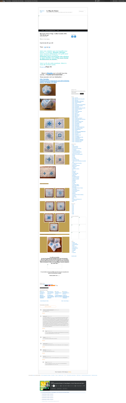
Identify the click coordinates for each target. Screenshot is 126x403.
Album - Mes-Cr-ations (75, 115)
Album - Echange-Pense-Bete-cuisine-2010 (78, 107)
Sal (72, 169)
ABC (73, 201)
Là (45, 47)
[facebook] (95, 1)
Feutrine (73, 183)
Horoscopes (74, 182)
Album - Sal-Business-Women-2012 (77, 121)
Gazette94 (73, 250)
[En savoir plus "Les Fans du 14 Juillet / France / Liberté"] (75, 231)
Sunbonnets (74, 171)
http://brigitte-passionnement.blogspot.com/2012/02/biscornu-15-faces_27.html (54, 80)
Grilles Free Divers (75, 146)
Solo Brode (74, 249)
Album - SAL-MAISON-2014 (76, 129)
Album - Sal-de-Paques (75, 124)
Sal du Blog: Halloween (75, 190)
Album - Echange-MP (75, 106)
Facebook (72, 37)
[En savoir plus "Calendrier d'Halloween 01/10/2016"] (75, 223)
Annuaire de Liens (75, 147)
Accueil (43, 30)
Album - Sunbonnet (75, 133)
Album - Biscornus (75, 100)
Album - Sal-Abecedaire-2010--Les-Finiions (78, 119)
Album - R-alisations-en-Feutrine (77, 118)
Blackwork (74, 193)
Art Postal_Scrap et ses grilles (77, 163)
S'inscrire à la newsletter (44, 287)
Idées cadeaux (74, 196)
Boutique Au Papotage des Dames (50, 30)
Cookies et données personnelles (86, 375)
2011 (73, 211)
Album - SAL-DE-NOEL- (75, 123)
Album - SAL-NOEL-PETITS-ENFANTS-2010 (78, 131)
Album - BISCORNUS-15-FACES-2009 (78, 101)
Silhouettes (74, 180)
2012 (73, 210)
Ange (33, 375)
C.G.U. (65, 375)
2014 (73, 208)
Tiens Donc (74, 252)
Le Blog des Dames (52, 11)
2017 (73, 204)
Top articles (52, 375)
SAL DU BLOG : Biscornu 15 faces (77, 187)
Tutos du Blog (74, 189)
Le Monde (73, 167)
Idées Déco (74, 195)
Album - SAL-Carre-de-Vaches (76, 122)
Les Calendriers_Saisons (76, 150)
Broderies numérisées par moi (77, 199)
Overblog (69, 371)
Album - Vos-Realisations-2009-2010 (77, 139)
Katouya (73, 242)
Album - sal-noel (74, 130)
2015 (73, 207)
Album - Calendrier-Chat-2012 (76, 102)
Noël (73, 198)
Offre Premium (79, 375)
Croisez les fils (74, 243)
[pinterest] (98, 1)
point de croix (74, 200)
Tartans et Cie (74, 246)
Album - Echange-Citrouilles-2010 (77, 105)
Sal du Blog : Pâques (75, 184)
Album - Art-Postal (75, 97)
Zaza (73, 251)
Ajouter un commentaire (48, 306)
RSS (75, 37)
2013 (73, 209)
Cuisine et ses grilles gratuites (77, 151)
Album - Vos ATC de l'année (76, 134)
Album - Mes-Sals (75, 116)
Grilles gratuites (74, 191)
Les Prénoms (74, 164)
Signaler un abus (61, 375)
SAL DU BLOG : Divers (75, 176)
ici (49, 47)
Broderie (73, 155)
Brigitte (50, 73)
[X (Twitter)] (97, 1)
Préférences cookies (94, 375)
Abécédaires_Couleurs (75, 168)
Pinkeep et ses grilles (75, 178)
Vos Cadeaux (74, 158)
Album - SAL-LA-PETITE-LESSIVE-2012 (78, 127)
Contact (58, 30)
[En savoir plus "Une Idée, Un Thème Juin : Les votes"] (82, 238)
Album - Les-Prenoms (75, 112)
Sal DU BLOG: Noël (75, 173)
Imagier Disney (74, 174)
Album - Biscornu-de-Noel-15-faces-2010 (78, 98)
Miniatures (74, 175)
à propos (65, 388)
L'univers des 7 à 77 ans (76, 153)
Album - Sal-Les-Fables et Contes (77, 128)
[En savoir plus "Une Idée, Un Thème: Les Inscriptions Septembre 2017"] (82, 223)
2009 (73, 213)
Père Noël (73, 157)
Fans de (73, 156)
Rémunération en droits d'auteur (71, 375)
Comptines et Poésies (75, 177)
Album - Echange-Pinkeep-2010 (77, 109)
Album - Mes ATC (75, 113)
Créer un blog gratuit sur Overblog (45, 375)
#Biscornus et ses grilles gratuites (48, 284)
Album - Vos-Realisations (76, 138)
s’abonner (54, 388)
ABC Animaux (74, 166)
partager (60, 388)
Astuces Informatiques (75, 185)
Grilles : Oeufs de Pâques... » (65, 300)
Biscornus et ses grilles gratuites (77, 154)
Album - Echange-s (75, 110)
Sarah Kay (73, 192)
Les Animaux (74, 149)
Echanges (73, 172)
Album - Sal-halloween (75, 125)
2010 (73, 212)
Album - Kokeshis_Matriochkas (77, 111)
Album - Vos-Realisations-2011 (77, 141)
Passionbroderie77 (75, 244)
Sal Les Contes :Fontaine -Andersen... (78, 194)
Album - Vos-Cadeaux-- (75, 136)
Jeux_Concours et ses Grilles (76, 148)
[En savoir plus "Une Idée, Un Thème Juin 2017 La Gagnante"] (75, 238)
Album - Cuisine (74, 103)
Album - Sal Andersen (75, 120)
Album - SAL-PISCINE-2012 (76, 132)
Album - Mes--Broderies (76, 114)
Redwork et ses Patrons (76, 165)
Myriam (73, 245)
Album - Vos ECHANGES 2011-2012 (77, 137)
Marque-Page (74, 186)
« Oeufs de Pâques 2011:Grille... (44, 300)
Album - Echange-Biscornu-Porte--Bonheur (78, 104)
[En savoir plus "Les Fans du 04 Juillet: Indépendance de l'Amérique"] (82, 231)
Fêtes (73, 145)
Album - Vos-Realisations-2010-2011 (77, 140)
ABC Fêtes (74, 181)
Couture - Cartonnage (75, 159)
